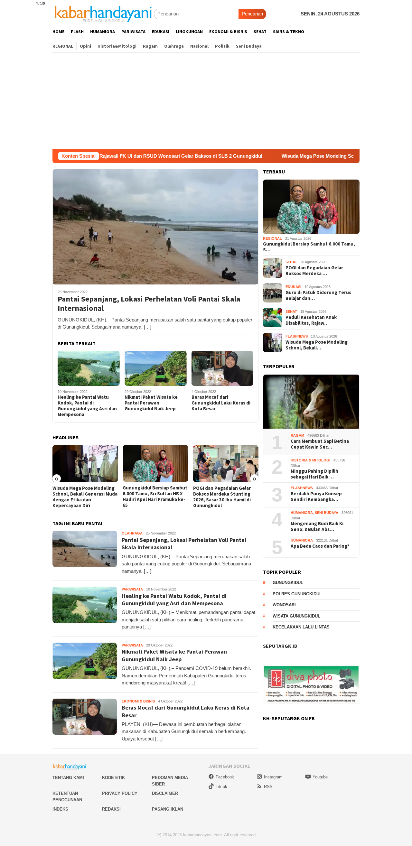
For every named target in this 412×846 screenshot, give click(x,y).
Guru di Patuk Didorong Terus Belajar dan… (318, 295)
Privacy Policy (119, 793)
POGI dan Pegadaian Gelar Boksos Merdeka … (314, 270)
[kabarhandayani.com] (103, 13)
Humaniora (302, 513)
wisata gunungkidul (296, 616)
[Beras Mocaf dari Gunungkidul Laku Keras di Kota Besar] (223, 368)
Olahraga (132, 533)
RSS (268, 786)
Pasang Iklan (167, 809)
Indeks (60, 809)
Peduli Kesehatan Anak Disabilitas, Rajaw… (311, 320)
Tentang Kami (68, 777)
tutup (40, 3)
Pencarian (252, 13)
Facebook (225, 777)
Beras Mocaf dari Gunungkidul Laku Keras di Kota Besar (221, 403)
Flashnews (297, 337)
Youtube (320, 777)
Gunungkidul (288, 583)
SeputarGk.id (280, 646)
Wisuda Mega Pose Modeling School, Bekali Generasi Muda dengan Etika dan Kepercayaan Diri (84, 496)
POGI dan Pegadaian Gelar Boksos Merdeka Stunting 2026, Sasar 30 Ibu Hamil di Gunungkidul (222, 496)
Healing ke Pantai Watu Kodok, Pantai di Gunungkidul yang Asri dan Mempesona (87, 405)
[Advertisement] (206, 101)
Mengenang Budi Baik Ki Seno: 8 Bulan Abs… (317, 527)
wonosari (284, 605)
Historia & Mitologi (310, 460)
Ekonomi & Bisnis (138, 701)
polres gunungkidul (297, 593)
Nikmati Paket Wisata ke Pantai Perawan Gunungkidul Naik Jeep (151, 403)
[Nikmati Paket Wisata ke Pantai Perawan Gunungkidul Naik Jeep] (156, 368)
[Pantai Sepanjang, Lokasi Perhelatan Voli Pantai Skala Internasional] (155, 226)
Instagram (273, 777)
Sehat (291, 262)
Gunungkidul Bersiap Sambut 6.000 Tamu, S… (309, 247)
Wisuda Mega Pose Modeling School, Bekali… (317, 345)
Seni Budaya (326, 513)
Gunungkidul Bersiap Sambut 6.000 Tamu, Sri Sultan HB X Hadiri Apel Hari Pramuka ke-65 (155, 496)
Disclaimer (165, 793)
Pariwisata (132, 589)
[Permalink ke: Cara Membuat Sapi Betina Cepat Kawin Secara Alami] (311, 402)
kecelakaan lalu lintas (301, 627)
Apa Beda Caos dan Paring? (320, 546)
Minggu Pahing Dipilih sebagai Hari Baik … (314, 474)
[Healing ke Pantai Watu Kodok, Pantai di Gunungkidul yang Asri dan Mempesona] (89, 368)
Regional (272, 239)
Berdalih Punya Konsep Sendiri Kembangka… (316, 497)
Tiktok (221, 786)
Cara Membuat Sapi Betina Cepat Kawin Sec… (320, 444)
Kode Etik (113, 777)
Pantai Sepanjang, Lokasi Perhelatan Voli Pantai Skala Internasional (149, 303)
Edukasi (293, 287)
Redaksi (111, 809)
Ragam (297, 436)
